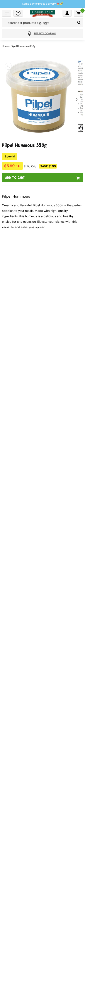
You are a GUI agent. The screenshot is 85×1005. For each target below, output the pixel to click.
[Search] (78, 23)
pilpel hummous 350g (23, 46)
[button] (6, 13)
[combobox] (38, 23)
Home (5, 46)
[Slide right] (76, 99)
